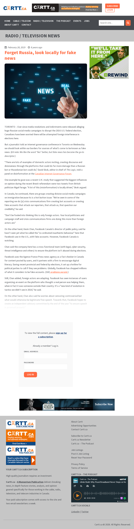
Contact (26, 24)
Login (110, 9)
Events (77, 20)
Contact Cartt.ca (79, 429)
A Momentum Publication (30, 481)
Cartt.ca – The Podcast (82, 443)
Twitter (85, 511)
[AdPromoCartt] (20, 460)
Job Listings (77, 449)
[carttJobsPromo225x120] (20, 437)
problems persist (59, 272)
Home (7, 20)
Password (29, 362)
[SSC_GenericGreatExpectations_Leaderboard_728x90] (67, 404)
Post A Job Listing (80, 453)
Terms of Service (79, 467)
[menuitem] (7, 21)
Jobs (87, 20)
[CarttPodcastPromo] (20, 450)
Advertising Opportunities (83, 425)
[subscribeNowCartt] (20, 424)
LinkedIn (75, 511)
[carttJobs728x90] (67, 8)
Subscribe (112, 5)
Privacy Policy (78, 464)
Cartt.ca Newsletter (81, 439)
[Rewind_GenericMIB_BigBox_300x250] (109, 62)
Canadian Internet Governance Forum (53, 173)
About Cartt (11, 24)
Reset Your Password (81, 457)
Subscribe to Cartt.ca (81, 435)
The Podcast (63, 20)
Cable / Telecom (22, 20)
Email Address (31, 351)
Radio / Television (43, 20)
